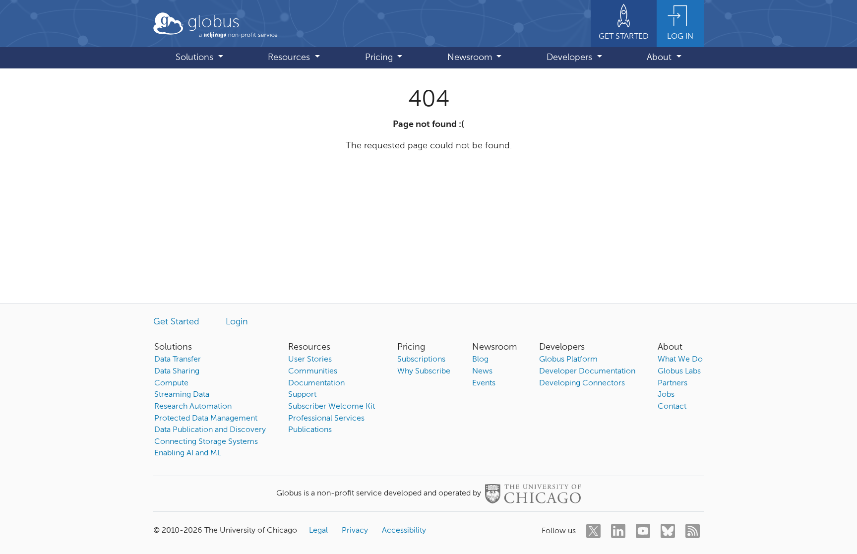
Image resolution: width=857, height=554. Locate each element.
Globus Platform (568, 360)
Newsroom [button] (470, 57)
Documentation (316, 383)
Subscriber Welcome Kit (331, 407)
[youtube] (643, 531)
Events (483, 383)
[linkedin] (618, 531)
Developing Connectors (582, 383)
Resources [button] (290, 57)
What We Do (680, 360)
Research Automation (193, 407)
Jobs (666, 395)
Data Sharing (176, 371)
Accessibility (404, 531)
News (482, 371)
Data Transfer (177, 360)
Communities (312, 371)
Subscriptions (421, 360)
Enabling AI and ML (187, 453)
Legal (318, 531)
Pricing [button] (380, 57)
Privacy (355, 531)
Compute (171, 383)
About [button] (660, 57)
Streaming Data (181, 395)
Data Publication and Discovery (210, 430)
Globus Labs (679, 371)
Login (237, 321)
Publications (310, 430)
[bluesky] (668, 531)
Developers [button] (571, 57)
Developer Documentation (587, 371)
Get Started (176, 321)
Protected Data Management (205, 419)
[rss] (692, 531)
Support (302, 395)
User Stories (310, 360)
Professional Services (326, 419)
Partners (672, 383)
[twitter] (593, 531)
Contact (672, 407)
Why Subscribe (423, 371)
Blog (480, 360)
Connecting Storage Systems (206, 442)
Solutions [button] (196, 57)
